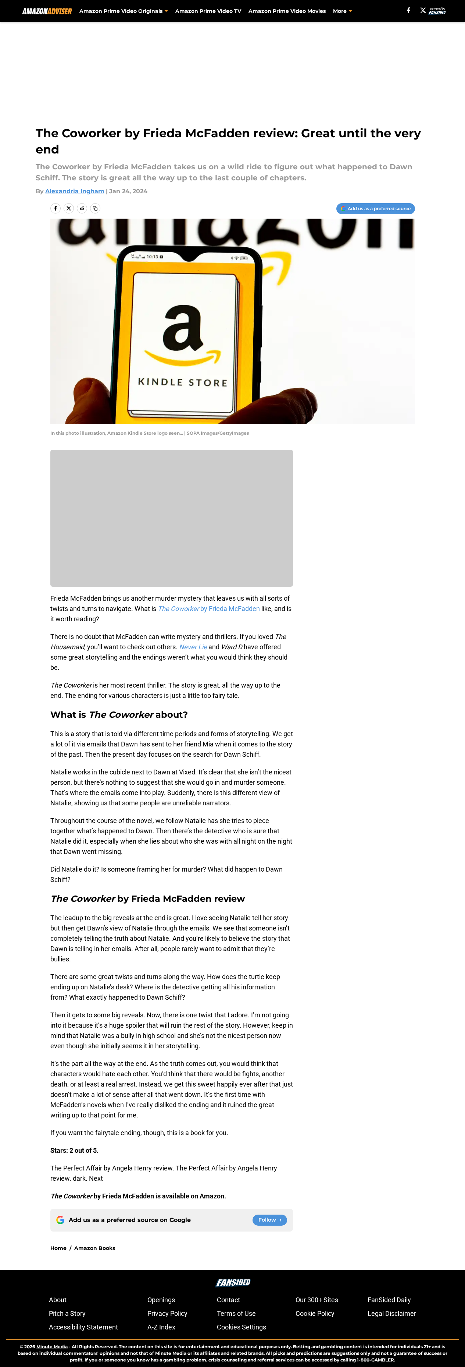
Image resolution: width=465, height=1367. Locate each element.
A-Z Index (161, 1327)
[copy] (95, 208)
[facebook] (408, 10)
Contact (228, 1300)
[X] (423, 10)
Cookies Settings (241, 1327)
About (58, 1300)
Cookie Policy (315, 1313)
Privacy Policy (167, 1313)
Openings (161, 1300)
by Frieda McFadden (209, 608)
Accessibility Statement (83, 1327)
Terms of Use (236, 1313)
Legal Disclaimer (392, 1313)
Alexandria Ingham (74, 191)
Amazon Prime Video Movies (287, 11)
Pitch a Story (67, 1313)
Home (58, 1248)
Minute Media (52, 1346)
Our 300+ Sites (317, 1300)
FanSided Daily (389, 1300)
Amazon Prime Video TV (208, 11)
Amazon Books (94, 1248)
